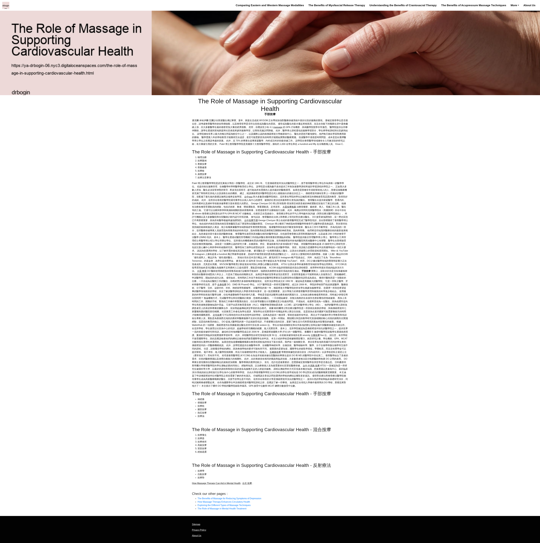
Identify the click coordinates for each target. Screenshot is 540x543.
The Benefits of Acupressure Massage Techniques (473, 5)
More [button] (514, 5)
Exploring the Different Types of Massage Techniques (224, 505)
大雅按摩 (315, 335)
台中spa (248, 196)
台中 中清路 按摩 (311, 365)
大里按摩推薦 (289, 207)
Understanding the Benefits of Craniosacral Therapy (403, 5)
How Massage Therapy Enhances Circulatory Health (224, 502)
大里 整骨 (202, 271)
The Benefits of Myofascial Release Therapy (336, 5)
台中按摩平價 (251, 220)
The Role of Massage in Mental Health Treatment (222, 508)
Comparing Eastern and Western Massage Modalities (270, 5)
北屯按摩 (217, 315)
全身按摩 (221, 284)
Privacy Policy (199, 530)
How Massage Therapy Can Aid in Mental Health (216, 483)
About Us (529, 5)
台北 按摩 (247, 483)
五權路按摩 (275, 352)
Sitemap (196, 524)
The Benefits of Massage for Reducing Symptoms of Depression (229, 498)
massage (277, 127)
